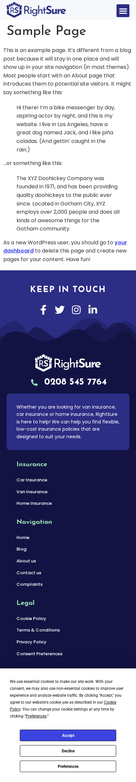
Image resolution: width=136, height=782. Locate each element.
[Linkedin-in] (93, 310)
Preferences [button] (36, 716)
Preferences (68, 766)
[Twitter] (60, 310)
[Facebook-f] (43, 310)
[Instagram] (76, 310)
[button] (123, 10)
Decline (68, 751)
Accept (68, 735)
